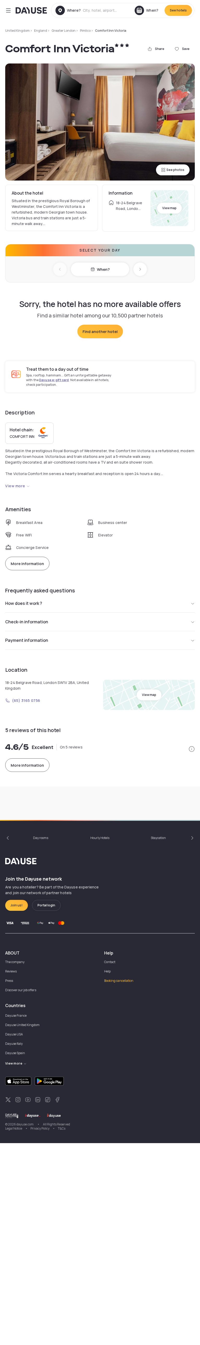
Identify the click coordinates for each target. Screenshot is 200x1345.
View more (15, 485)
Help (107, 971)
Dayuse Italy (14, 1043)
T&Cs (61, 1128)
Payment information (26, 640)
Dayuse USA (14, 1034)
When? (103, 269)
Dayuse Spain (15, 1053)
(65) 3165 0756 (26, 700)
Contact (109, 962)
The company (14, 962)
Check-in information (26, 622)
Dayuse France (16, 1015)
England (40, 30)
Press (9, 980)
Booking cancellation (118, 980)
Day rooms (40, 838)
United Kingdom (17, 30)
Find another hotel (100, 331)
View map (169, 208)
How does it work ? (23, 603)
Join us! (16, 905)
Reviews (11, 971)
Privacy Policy (39, 1128)
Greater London (64, 30)
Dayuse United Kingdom (22, 1025)
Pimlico (85, 30)
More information (27, 563)
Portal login (46, 905)
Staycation (158, 838)
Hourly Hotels (99, 838)
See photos (175, 170)
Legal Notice (13, 1128)
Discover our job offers (20, 990)
